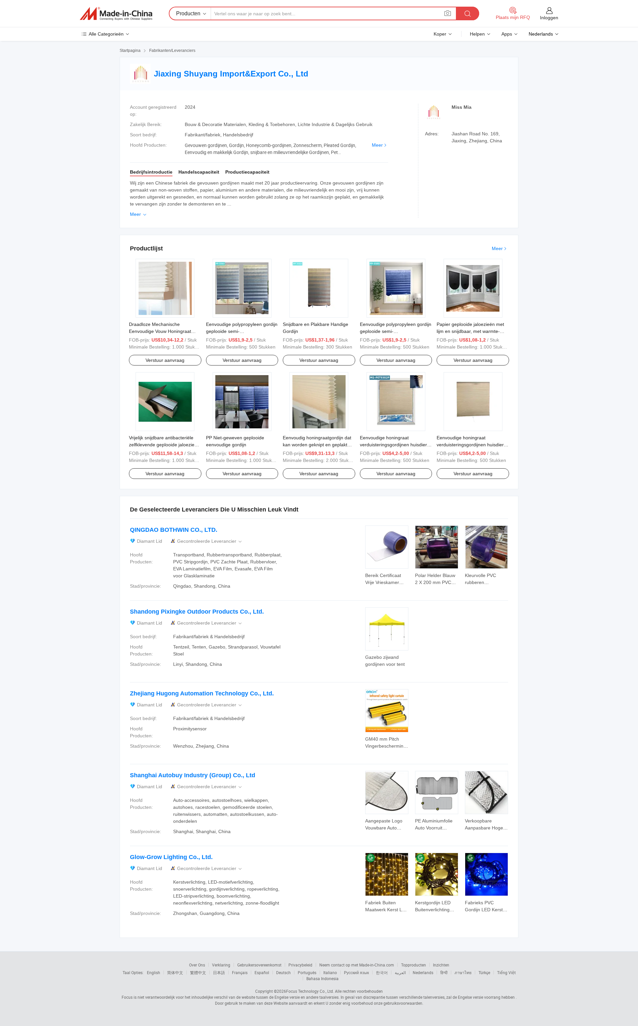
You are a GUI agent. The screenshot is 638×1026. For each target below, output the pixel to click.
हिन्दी (444, 972)
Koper (440, 34)
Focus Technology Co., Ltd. (310, 991)
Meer (377, 145)
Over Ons (197, 964)
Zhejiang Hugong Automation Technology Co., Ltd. (202, 693)
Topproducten (413, 964)
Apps (506, 34)
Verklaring (221, 964)
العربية (400, 972)
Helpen (477, 34)
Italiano (330, 972)
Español (262, 972)
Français (240, 972)
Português (307, 972)
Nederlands (423, 972)
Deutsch (283, 972)
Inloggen (549, 17)
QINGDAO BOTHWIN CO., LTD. (173, 529)
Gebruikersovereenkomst (259, 964)
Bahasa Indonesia (322, 978)
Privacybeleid (300, 964)
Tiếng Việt (506, 972)
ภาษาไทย (463, 972)
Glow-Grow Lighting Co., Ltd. (171, 857)
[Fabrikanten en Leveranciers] (116, 14)
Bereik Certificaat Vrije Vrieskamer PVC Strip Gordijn (383, 582)
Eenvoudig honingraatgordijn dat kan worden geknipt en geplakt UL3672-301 (317, 444)
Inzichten (441, 964)
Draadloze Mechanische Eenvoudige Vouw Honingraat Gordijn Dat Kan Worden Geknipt (163, 331)
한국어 (382, 972)
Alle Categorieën (106, 34)
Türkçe (484, 972)
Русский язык (356, 972)
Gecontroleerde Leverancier (210, 541)
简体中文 (175, 972)
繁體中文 (198, 972)
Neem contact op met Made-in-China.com (356, 964)
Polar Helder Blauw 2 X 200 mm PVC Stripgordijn (435, 582)
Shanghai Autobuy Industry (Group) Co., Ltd (192, 775)
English (153, 972)
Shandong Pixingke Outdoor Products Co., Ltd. (197, 611)
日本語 (219, 972)
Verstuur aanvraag (165, 360)
